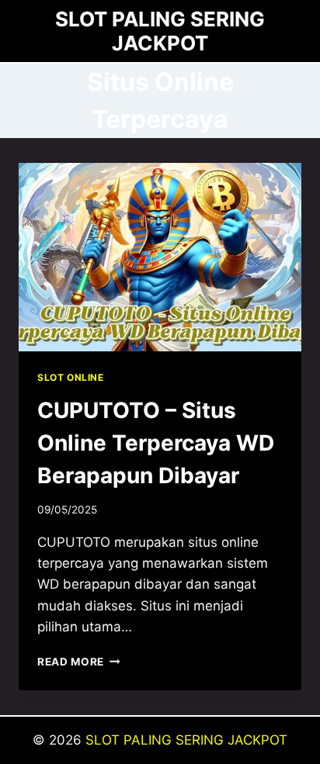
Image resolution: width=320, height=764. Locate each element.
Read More (78, 661)
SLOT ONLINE (70, 377)
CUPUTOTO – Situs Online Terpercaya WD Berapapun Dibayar (155, 443)
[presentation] (160, 257)
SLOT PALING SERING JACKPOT (186, 740)
